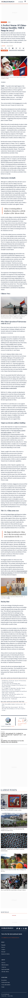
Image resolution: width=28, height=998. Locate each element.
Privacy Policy (10, 995)
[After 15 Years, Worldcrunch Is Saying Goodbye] (14, 801)
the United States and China (12, 514)
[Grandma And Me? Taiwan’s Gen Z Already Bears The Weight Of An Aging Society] (14, 820)
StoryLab (3, 951)
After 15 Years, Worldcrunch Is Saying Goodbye (11, 810)
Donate (2, 987)
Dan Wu (3, 45)
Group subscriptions (5, 984)
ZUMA (21, 317)
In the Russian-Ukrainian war (8, 253)
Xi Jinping (17, 103)
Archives (3, 949)
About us (3, 962)
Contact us (3, 967)
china (9, 22)
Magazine (3, 945)
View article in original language (22, 724)
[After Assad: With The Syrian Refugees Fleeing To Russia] (14, 881)
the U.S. (21, 666)
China (10, 217)
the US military (15, 615)
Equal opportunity (5, 969)
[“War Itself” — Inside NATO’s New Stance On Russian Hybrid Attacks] (14, 840)
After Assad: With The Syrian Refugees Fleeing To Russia (13, 890)
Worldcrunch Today (5, 982)
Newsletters (4, 980)
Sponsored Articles (5, 954)
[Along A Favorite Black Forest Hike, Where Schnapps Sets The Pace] (14, 861)
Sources (3, 947)
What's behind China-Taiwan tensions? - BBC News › (13, 707)
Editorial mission (4, 964)
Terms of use (3, 995)
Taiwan (2, 88)
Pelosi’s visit (12, 185)
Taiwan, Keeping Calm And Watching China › (11, 683)
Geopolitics (3, 22)
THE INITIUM (4, 50)
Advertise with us (5, 971)
